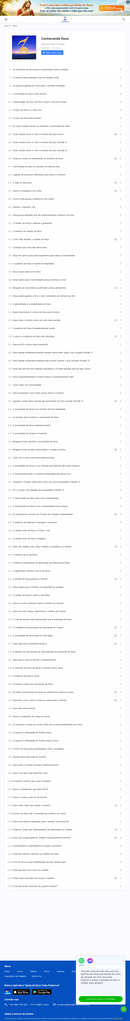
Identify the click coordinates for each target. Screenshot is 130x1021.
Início (7, 26)
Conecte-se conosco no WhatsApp (100, 999)
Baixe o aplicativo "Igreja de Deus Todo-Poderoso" (32, 985)
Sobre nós (36, 976)
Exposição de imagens (15, 976)
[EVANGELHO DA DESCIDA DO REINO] (65, 19)
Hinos (15, 26)
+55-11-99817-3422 (39, 1004)
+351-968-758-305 (18, 1004)
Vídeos (33, 971)
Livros (20, 971)
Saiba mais (118, 1018)
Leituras (60, 971)
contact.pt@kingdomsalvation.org (73, 1004)
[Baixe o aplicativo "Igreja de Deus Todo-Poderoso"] (7, 991)
